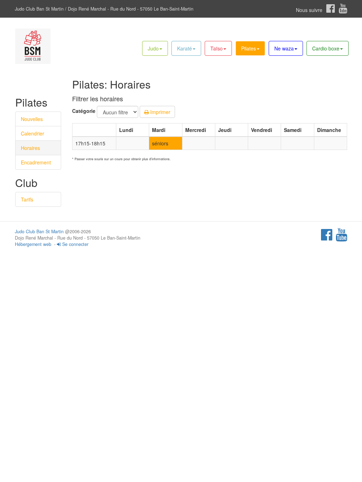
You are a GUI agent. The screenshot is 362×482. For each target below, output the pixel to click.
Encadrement (36, 162)
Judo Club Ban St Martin (39, 231)
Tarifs (27, 199)
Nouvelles (32, 118)
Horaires (30, 147)
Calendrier (32, 133)
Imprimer (159, 111)
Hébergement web (33, 244)
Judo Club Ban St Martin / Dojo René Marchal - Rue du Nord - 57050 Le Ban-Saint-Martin (104, 9)
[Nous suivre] (330, 8)
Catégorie (83, 110)
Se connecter (74, 244)
